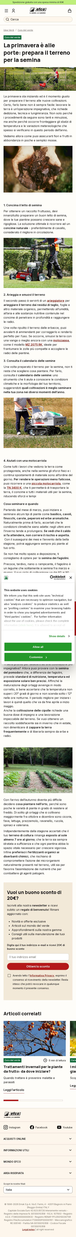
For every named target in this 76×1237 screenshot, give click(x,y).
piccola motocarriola (46, 483)
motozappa (61, 340)
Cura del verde (25, 30)
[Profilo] (13, 11)
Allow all (38, 646)
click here (26, 625)
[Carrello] (69, 11)
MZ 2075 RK (33, 344)
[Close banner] (70, 577)
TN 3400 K (14, 487)
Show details (57, 636)
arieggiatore (55, 300)
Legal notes (28, 1229)
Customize (36, 657)
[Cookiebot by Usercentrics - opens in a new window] (50, 577)
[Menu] (6, 11)
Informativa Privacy (42, 975)
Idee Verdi (9, 30)
